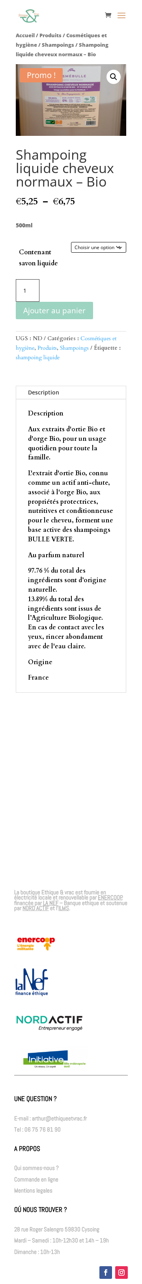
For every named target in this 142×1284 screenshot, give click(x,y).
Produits (50, 35)
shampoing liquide (38, 357)
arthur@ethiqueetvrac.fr (59, 1118)
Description (43, 392)
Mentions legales (33, 1190)
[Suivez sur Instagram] (121, 1272)
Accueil (25, 35)
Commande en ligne (36, 1179)
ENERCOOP (110, 897)
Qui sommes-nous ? (36, 1168)
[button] (113, 77)
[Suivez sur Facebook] (105, 1272)
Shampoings (58, 44)
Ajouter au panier (54, 310)
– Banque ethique (71, 903)
